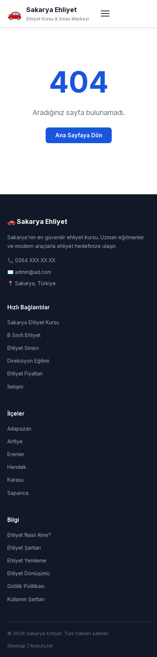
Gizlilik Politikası (26, 586)
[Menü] (105, 13)
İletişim (15, 387)
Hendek (16, 467)
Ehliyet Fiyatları (25, 374)
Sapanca (17, 493)
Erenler (15, 454)
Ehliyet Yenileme (26, 561)
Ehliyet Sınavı (23, 348)
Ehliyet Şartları (24, 548)
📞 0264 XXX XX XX (31, 260)
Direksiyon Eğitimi (28, 361)
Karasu (15, 480)
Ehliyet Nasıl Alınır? (29, 535)
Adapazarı (19, 429)
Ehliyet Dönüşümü (28, 573)
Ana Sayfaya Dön (78, 135)
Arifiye (15, 441)
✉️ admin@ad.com (29, 272)
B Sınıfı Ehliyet (24, 335)
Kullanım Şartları (26, 599)
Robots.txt (41, 646)
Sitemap (16, 646)
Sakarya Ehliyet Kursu (33, 322)
